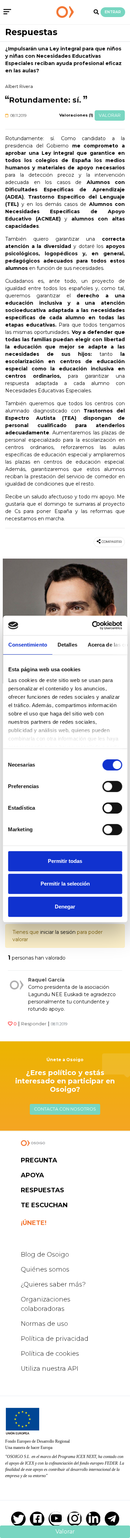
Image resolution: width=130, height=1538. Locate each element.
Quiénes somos (45, 1269)
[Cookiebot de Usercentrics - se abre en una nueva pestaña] (92, 625)
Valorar (110, 115)
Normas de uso (44, 1324)
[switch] (112, 786)
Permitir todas (65, 861)
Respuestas (31, 32)
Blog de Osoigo (45, 1254)
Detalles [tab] (67, 645)
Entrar (113, 12)
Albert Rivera (19, 86)
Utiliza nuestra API (49, 1368)
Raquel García (46, 980)
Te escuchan (44, 1205)
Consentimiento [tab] (27, 645)
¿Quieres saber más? (53, 1284)
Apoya (32, 1175)
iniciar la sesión (58, 932)
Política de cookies (50, 1353)
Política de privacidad (54, 1339)
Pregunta (39, 1160)
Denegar (65, 907)
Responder (33, 1023)
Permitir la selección (65, 884)
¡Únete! (33, 1223)
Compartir (112, 542)
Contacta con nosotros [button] (65, 1109)
